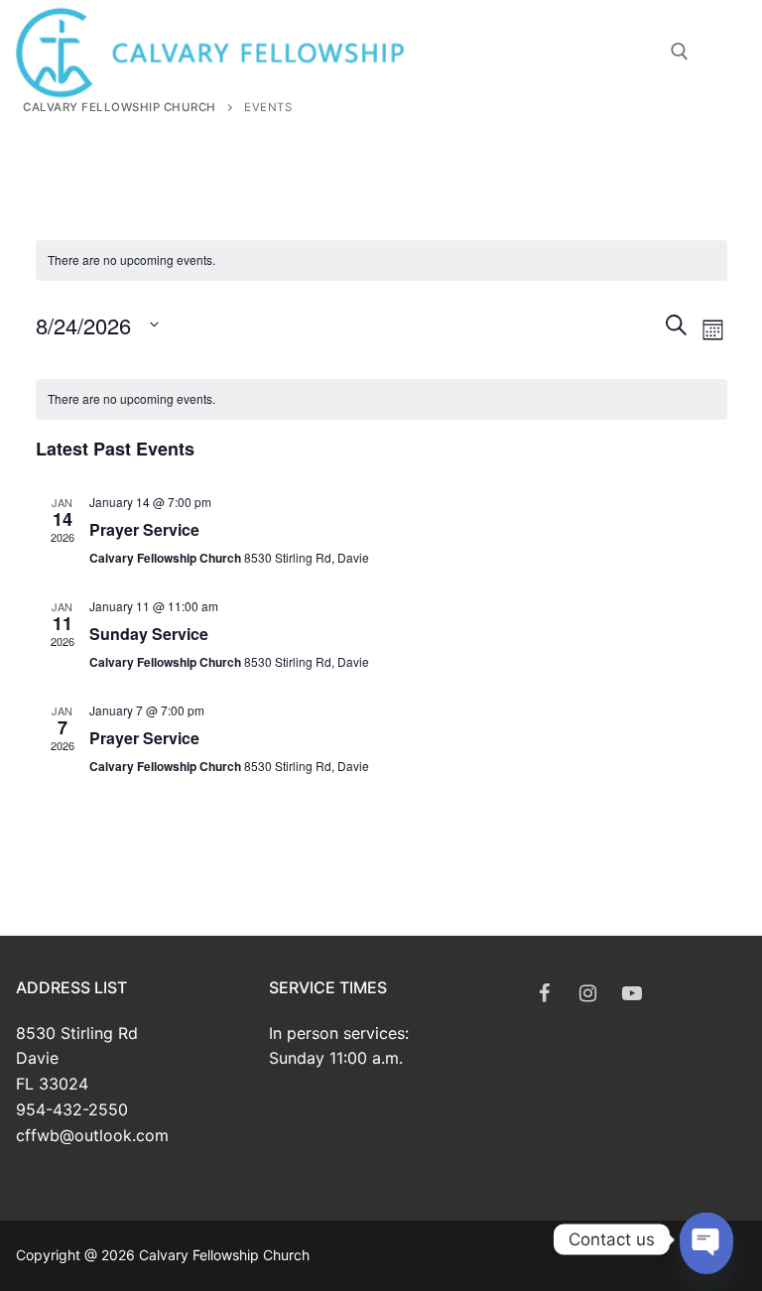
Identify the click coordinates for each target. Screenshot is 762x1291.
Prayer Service (144, 529)
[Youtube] (632, 993)
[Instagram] (588, 993)
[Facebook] (545, 993)
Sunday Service (148, 633)
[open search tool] (680, 52)
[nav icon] (735, 51)
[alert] (381, 399)
